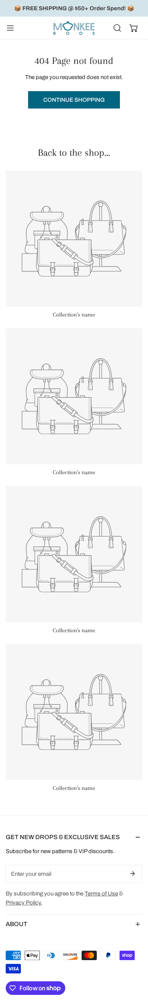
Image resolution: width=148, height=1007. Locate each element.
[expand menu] (10, 28)
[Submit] (132, 873)
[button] (134, 28)
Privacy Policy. (24, 903)
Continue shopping (74, 100)
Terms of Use (101, 894)
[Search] (117, 28)
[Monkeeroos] (74, 28)
